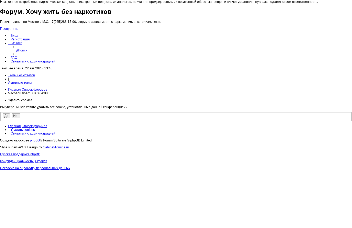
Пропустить (9, 28)
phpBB (35, 140)
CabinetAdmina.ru (56, 147)
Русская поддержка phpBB (20, 154)
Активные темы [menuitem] (20, 82)
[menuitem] (13, 35)
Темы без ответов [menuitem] (21, 75)
